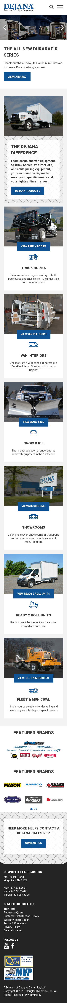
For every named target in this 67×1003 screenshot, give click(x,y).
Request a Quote (13, 912)
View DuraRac (17, 76)
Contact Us (33, 842)
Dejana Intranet (13, 930)
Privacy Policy (12, 926)
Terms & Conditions (15, 923)
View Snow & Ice (33, 422)
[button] (5, 27)
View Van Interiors (34, 334)
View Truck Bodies (33, 246)
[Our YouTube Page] (6, 947)
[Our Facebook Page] (13, 947)
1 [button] (31, 809)
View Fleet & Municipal (34, 678)
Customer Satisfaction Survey (21, 916)
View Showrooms (33, 505)
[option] (33, 52)
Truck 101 (9, 908)
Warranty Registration (16, 919)
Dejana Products (27, 190)
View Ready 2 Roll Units (33, 593)
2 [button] (35, 809)
